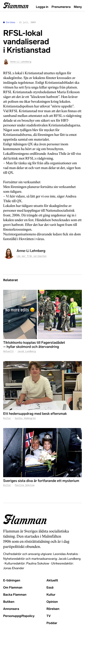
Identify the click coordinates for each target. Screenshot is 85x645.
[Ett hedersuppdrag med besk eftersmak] (42, 385)
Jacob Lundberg (26, 351)
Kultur (7, 418)
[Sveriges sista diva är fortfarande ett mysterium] (42, 452)
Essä (49, 588)
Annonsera (11, 609)
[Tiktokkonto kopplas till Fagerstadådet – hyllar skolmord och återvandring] (42, 314)
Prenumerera (61, 7)
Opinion (52, 602)
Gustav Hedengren (25, 418)
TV (48, 616)
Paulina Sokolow (24, 485)
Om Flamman (12, 588)
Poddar (51, 623)
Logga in (42, 7)
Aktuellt (8, 351)
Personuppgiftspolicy (18, 616)
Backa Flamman (14, 595)
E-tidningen (11, 580)
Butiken (8, 602)
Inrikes (10, 22)
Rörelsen (52, 609)
